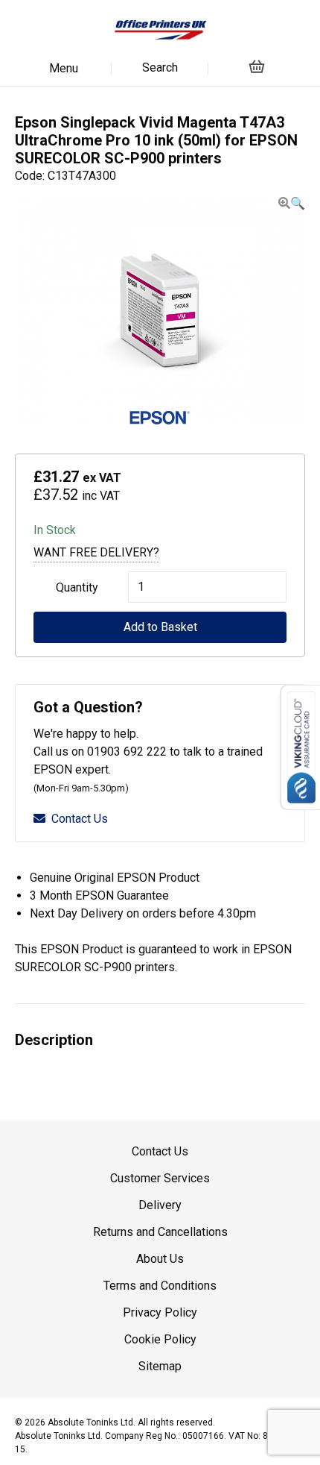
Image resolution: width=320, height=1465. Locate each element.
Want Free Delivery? (96, 552)
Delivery (160, 1205)
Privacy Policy (160, 1312)
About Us (160, 1259)
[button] (291, 203)
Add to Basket (160, 627)
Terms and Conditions (160, 1286)
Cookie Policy (160, 1339)
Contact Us (79, 819)
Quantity (77, 587)
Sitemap (160, 1366)
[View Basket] (257, 66)
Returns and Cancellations (160, 1232)
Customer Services (160, 1178)
